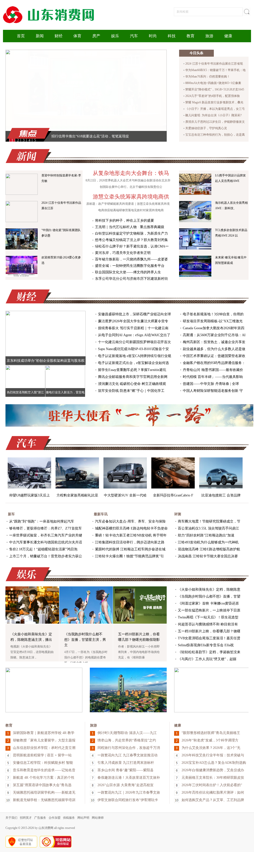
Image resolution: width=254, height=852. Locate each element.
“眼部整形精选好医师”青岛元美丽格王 (211, 733)
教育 (190, 36)
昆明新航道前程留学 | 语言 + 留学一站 (42, 755)
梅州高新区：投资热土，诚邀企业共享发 (214, 342)
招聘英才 (26, 817)
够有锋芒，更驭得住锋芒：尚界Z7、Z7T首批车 (45, 528)
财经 (59, 36)
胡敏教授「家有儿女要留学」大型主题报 (44, 740)
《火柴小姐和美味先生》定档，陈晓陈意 (209, 589)
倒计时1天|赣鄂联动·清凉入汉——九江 (127, 733)
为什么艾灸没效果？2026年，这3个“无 (211, 748)
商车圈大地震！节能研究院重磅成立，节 (209, 521)
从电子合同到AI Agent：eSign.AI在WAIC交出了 (134, 335)
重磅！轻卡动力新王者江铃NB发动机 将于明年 (131, 535)
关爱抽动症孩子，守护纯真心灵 (206, 128)
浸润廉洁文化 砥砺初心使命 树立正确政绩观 (132, 384)
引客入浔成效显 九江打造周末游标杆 (125, 763)
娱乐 (115, 36)
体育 (77, 36)
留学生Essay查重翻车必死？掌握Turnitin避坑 (132, 370)
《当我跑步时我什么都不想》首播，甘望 (209, 596)
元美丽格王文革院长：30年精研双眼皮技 (213, 777)
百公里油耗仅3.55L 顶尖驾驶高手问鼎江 (208, 528)
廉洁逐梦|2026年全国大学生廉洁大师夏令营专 (133, 321)
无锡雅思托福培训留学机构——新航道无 (44, 792)
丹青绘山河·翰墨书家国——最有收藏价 (213, 370)
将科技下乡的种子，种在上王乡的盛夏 (124, 220)
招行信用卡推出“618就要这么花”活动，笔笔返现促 (90, 136)
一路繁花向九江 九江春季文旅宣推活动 (127, 755)
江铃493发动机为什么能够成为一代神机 (208, 542)
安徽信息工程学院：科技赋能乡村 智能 (43, 763)
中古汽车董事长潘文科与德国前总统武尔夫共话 (45, 542)
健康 (228, 36)
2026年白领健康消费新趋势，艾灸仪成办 (213, 770)
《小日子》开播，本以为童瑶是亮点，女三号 (215, 109)
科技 (172, 36)
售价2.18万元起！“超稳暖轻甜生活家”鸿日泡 (43, 549)
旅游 (209, 36)
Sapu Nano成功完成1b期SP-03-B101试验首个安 (133, 349)
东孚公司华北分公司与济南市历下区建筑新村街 (131, 279)
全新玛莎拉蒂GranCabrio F (173, 495)
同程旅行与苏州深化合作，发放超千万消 (128, 748)
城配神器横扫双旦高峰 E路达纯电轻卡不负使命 (131, 528)
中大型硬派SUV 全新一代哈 (125, 495)
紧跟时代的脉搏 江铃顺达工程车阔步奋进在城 (130, 549)
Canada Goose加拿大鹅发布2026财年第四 (213, 328)
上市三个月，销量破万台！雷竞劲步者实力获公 (45, 556)
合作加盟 (55, 817)
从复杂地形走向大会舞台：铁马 (131, 173)
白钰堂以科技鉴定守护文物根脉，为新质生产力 (131, 233)
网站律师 (98, 817)
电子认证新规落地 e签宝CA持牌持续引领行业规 (134, 356)
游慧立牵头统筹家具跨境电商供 (131, 197)
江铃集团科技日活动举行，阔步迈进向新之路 (129, 542)
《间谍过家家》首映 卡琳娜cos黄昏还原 (208, 603)
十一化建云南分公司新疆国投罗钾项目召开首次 (134, 342)
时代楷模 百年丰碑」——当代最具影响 (213, 377)
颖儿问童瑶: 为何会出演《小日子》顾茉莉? (213, 115)
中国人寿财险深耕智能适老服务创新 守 (213, 391)
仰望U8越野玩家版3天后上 (29, 495)
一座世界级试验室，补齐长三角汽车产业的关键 (45, 535)
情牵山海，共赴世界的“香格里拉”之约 (126, 740)
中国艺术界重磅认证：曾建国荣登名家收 (214, 356)
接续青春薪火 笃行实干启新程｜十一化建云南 (133, 328)
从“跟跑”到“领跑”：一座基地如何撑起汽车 (41, 521)
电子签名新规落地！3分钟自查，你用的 (213, 314)
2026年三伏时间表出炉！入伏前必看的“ (212, 785)
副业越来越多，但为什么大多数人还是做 (214, 349)
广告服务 (40, 817)
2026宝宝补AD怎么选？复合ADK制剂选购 (214, 763)
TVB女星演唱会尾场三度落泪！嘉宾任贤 (209, 638)
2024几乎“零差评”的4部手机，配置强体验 (212, 96)
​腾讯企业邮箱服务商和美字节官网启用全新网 (132, 377)
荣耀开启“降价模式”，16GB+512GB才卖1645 (214, 89)
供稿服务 (69, 817)
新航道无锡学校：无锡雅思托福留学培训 (44, 800)
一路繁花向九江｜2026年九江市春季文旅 (128, 792)
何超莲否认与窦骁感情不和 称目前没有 (208, 624)
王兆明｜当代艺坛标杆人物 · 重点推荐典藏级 (129, 227)
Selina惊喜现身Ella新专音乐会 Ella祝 (206, 645)
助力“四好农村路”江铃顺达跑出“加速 (206, 535)
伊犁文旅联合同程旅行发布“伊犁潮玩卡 (127, 800)
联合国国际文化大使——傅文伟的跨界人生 (128, 272)
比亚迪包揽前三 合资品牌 (221, 495)
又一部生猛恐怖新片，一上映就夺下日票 (209, 610)
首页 (21, 36)
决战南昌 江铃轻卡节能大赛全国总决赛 (208, 556)
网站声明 (83, 817)
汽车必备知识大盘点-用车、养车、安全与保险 (130, 521)
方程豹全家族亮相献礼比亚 (77, 495)
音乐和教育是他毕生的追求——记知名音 (44, 770)
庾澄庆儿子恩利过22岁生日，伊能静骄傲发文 (215, 121)
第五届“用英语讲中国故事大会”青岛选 (42, 785)
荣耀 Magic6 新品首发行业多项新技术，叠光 (214, 102)
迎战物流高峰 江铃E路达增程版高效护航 (209, 549)
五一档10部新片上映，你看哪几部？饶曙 (209, 631)
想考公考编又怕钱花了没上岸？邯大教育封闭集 (131, 240)
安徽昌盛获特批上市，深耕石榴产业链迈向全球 (134, 314)
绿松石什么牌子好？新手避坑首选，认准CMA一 (132, 246)
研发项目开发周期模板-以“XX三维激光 (213, 321)
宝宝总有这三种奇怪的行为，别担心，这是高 (215, 134)
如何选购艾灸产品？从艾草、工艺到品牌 (213, 800)
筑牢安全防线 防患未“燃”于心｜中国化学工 (131, 391)
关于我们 (11, 817)
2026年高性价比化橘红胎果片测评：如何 (213, 792)
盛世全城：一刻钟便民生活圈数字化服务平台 (129, 266)
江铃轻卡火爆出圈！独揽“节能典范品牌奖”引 (129, 556)
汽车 (134, 36)
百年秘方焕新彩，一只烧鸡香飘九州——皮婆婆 (131, 259)
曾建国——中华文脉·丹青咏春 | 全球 (211, 384)
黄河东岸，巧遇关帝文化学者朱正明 (123, 253)
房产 (96, 36)
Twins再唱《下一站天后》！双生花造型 (208, 617)
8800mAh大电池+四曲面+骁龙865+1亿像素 (213, 83)
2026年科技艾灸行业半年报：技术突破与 (213, 755)
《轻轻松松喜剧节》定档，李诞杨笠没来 (209, 652)
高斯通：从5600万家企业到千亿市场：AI (214, 335)
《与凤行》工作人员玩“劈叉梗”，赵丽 (207, 659)
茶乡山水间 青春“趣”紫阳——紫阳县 (125, 770)
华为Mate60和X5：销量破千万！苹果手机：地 (215, 70)
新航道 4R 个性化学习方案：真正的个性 (43, 777)
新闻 (40, 36)
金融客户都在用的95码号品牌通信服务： (214, 363)
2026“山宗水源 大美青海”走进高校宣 (125, 785)
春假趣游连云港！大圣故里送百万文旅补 (128, 777)
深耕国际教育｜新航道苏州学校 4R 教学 (43, 733)
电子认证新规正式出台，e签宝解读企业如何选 (133, 363)
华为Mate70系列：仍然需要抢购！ (207, 76)
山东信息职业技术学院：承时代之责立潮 (44, 748)
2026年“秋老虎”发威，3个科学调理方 (210, 740)
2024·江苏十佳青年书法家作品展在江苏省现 (214, 63)
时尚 (153, 36)
